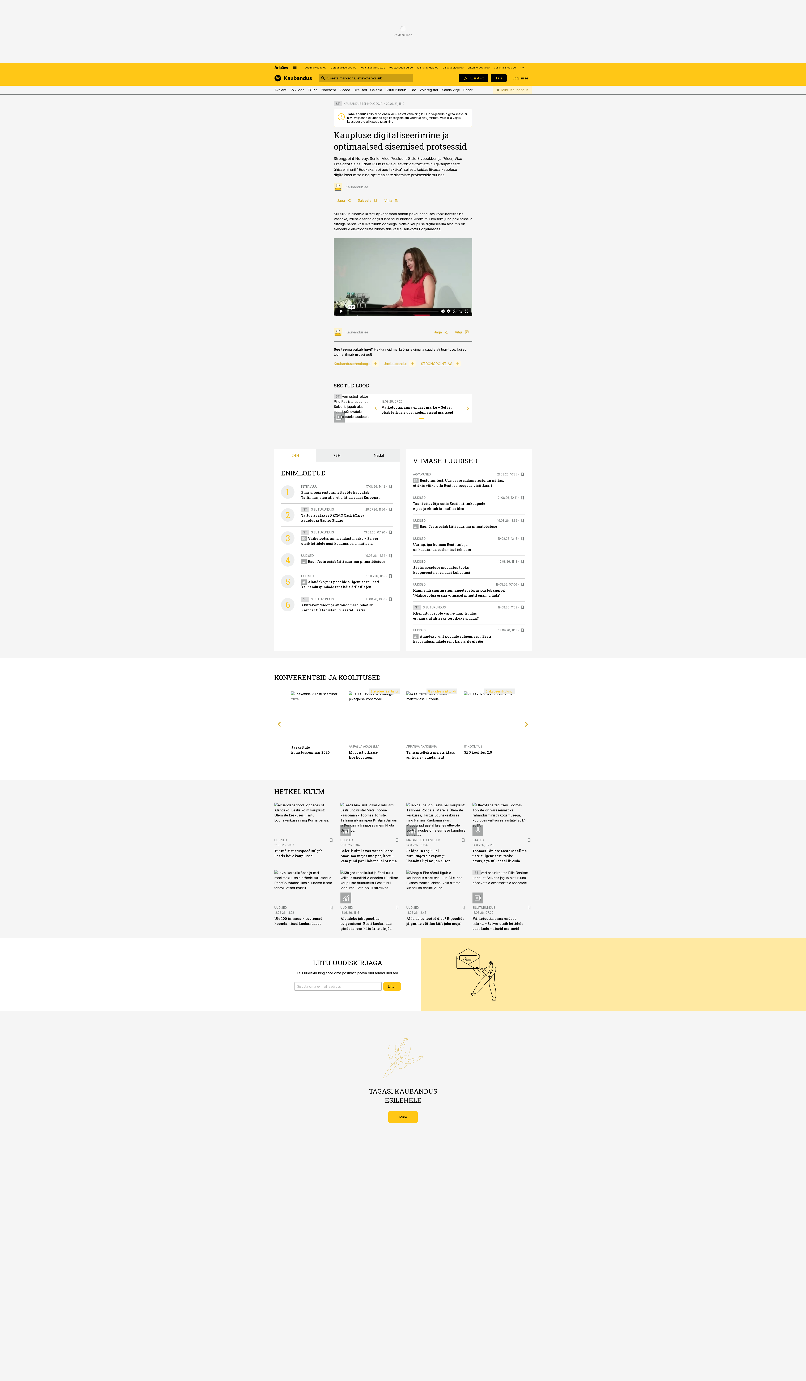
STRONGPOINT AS (436, 364)
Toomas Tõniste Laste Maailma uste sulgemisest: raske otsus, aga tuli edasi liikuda (499, 856)
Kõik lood (297, 90)
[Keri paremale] (468, 408)
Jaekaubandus (395, 364)
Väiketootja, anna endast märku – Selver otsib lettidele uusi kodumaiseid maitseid (497, 923)
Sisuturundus (396, 90)
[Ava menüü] (295, 68)
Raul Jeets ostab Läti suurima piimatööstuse (346, 561)
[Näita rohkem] (522, 68)
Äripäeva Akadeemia (364, 746)
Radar (468, 90)
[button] (338, 986)
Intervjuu (309, 486)
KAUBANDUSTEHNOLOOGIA (363, 103)
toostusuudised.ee (401, 67)
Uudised (307, 555)
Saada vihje (451, 90)
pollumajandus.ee (505, 67)
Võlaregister (429, 90)
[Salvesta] (390, 486)
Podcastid (328, 90)
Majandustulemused (423, 840)
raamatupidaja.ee (427, 67)
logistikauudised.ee (373, 67)
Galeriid (376, 90)
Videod (344, 90)
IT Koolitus (473, 746)
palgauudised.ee (453, 67)
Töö (413, 90)
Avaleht (280, 90)
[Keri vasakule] (376, 408)
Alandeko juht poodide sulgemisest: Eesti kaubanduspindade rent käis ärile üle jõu (366, 923)
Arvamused (422, 474)
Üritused (360, 90)
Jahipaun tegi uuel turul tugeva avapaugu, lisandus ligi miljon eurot (428, 856)
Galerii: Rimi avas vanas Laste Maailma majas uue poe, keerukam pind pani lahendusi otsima (368, 856)
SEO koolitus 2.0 (478, 752)
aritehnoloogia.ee (479, 67)
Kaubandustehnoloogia (352, 364)
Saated (478, 840)
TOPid (312, 90)
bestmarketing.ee (316, 67)
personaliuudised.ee (343, 67)
